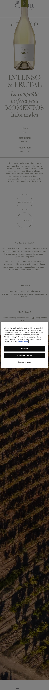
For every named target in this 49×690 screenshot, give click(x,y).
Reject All (24, 349)
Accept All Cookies (24, 355)
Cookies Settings (24, 362)
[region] (24, 345)
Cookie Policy (23, 341)
